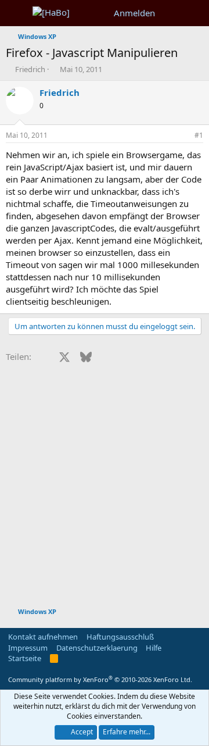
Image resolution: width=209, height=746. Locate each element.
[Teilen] (182, 135)
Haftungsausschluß (120, 636)
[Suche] (195, 13)
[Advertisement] (104, 490)
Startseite (24, 658)
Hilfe (153, 648)
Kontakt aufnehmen (43, 636)
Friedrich (30, 69)
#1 (198, 135)
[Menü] (16, 13)
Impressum (28, 648)
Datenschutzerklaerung (97, 648)
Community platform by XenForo (100, 679)
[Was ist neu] (172, 13)
